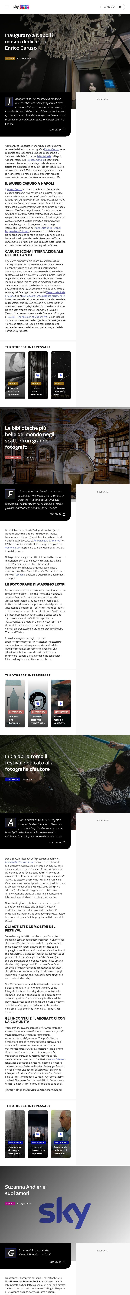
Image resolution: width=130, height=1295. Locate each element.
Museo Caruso (36, 159)
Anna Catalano (57, 1059)
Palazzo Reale (44, 156)
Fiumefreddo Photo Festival (19, 862)
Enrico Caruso (51, 149)
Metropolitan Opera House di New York (43, 296)
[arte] (22, 7)
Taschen (19, 574)
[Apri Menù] (9, 7)
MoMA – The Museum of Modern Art (27, 316)
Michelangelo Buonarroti (47, 540)
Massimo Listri (12, 547)
